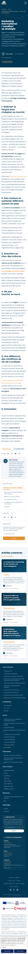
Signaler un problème (14, 877)
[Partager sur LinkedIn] (8, 453)
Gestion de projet (8, 61)
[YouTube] (17, 889)
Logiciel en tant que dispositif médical (13, 762)
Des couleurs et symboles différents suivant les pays (13, 492)
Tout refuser (7, 951)
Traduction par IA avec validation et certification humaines (13, 719)
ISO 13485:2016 (8, 705)
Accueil (3, 9)
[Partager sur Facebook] (15, 453)
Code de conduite (20, 883)
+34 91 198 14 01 (7, 842)
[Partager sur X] (11, 453)
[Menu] (25, 3)
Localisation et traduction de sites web (13, 676)
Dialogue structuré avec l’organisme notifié (14, 697)
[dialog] (14, 944)
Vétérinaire (6, 778)
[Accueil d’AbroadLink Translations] (3, 2)
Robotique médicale (9, 789)
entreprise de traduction (17, 176)
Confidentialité (11, 880)
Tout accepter (20, 951)
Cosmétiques (7, 775)
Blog (9, 9)
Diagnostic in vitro (8, 786)
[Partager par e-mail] (19, 453)
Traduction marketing (9, 739)
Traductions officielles (9, 742)
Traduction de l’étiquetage (10, 673)
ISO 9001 (6, 711)
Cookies (18, 880)
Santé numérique (8, 783)
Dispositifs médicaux (9, 770)
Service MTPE (7, 747)
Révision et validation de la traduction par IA (14, 730)
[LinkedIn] (10, 889)
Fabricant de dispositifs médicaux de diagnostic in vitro (13, 758)
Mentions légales (14, 886)
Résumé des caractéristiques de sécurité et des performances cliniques (14, 679)
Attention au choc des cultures (12, 496)
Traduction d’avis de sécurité (11, 692)
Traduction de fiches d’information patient (14, 683)
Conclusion (7, 506)
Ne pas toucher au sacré (10, 499)
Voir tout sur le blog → (7, 556)
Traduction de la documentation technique (12, 686)
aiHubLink (6, 811)
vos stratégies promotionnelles (12, 271)
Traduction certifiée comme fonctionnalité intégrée (14, 724)
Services (5, 715)
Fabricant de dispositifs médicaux (12, 755)
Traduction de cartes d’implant (11, 690)
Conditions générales (8, 883)
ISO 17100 (6, 708)
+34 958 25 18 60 (7, 861)
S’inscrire (14, 538)
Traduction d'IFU (8, 671)
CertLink (6, 808)
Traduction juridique (9, 745)
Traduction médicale (9, 727)
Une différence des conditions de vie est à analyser (13, 503)
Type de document (8, 667)
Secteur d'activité (7, 766)
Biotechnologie (7, 781)
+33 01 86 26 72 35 (8, 853)
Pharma (6, 773)
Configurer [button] (3, 947)
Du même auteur (19, 449)
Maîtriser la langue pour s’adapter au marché (13, 488)
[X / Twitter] (14, 889)
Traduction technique (9, 737)
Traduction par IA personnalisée (12, 734)
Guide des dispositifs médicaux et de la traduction (14, 797)
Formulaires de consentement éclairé (13, 695)
